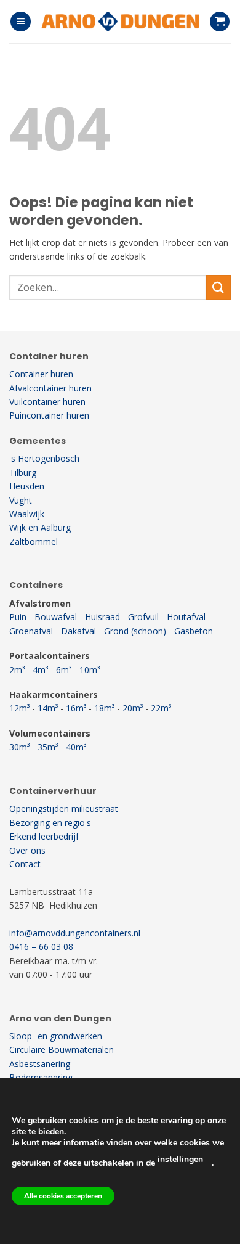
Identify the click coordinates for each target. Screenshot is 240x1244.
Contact (25, 864)
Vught (20, 500)
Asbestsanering (39, 1064)
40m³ (76, 747)
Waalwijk (26, 514)
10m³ (89, 670)
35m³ (48, 747)
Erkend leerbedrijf (44, 836)
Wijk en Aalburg (40, 527)
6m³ (63, 670)
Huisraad (102, 617)
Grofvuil (143, 617)
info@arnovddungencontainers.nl (74, 933)
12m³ (19, 708)
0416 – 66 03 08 (41, 946)
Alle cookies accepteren (63, 1196)
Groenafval (31, 631)
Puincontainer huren (49, 415)
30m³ (19, 747)
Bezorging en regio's (50, 823)
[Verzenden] (218, 287)
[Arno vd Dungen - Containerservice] (120, 21)
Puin (17, 617)
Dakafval (78, 631)
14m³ (48, 708)
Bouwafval (55, 617)
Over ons (27, 850)
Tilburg (22, 472)
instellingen (180, 1159)
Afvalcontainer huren (50, 388)
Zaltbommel (33, 541)
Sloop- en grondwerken (55, 1036)
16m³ (76, 708)
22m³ (161, 708)
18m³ (104, 708)
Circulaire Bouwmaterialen (61, 1049)
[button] (20, 22)
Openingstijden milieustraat (63, 808)
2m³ (17, 670)
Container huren (41, 374)
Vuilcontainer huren (47, 401)
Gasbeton (193, 631)
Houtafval (186, 617)
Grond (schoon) (135, 631)
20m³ (132, 708)
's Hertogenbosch (44, 458)
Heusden (26, 486)
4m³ (40, 670)
